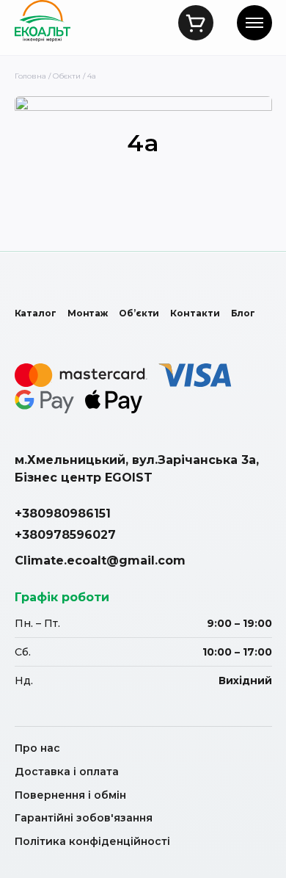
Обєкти (67, 76)
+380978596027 (65, 535)
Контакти (194, 313)
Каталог (35, 313)
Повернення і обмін (70, 795)
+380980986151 (63, 513)
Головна (30, 76)
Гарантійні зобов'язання (84, 817)
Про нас (37, 748)
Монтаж (87, 313)
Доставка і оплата (67, 771)
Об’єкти (139, 313)
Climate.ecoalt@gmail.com (100, 560)
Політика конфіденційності (92, 841)
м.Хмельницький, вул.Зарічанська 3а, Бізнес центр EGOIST (137, 468)
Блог (243, 313)
